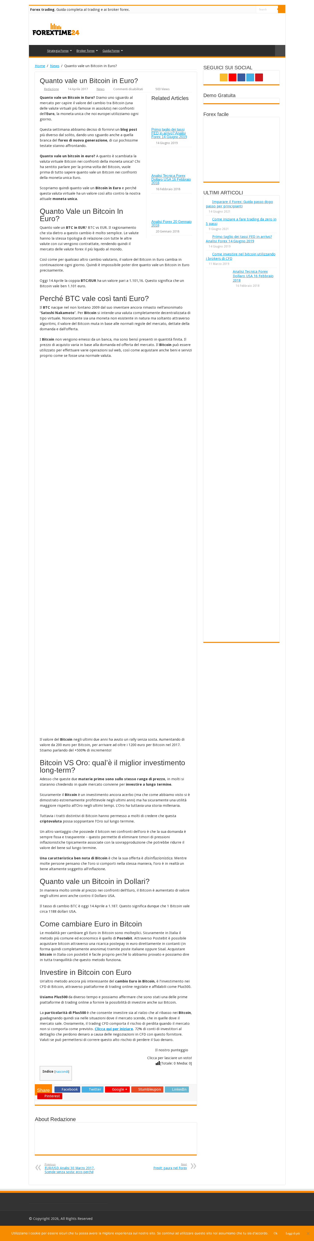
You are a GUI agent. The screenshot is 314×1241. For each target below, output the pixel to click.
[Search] (281, 9)
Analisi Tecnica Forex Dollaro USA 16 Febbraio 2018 (171, 179)
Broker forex (86, 51)
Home (37, 50)
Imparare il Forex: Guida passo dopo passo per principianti (239, 204)
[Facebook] (243, 10)
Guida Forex (111, 51)
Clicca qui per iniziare (114, 1029)
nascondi (61, 1071)
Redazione (51, 89)
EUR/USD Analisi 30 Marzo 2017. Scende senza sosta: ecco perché (70, 1168)
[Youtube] (252, 10)
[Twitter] (247, 10)
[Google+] (238, 10)
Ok (275, 1233)
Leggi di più (293, 1233)
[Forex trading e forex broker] (56, 28)
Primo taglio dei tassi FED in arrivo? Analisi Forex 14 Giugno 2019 (169, 133)
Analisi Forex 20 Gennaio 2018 (171, 223)
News (54, 66)
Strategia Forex (58, 51)
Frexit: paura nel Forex (170, 1166)
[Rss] (234, 10)
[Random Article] (280, 51)
